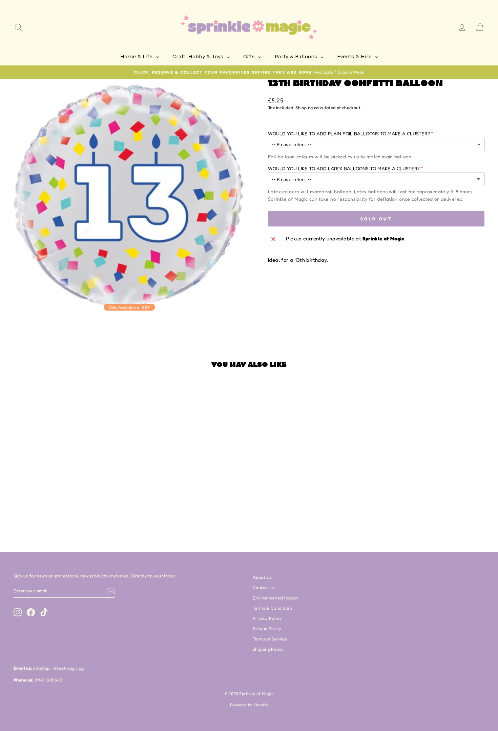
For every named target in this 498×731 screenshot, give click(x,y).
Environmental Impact (275, 597)
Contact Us (264, 587)
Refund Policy (267, 628)
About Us (262, 577)
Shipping (304, 107)
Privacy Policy (267, 618)
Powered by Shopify (249, 704)
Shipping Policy (268, 649)
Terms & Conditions (273, 608)
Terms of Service (270, 638)
